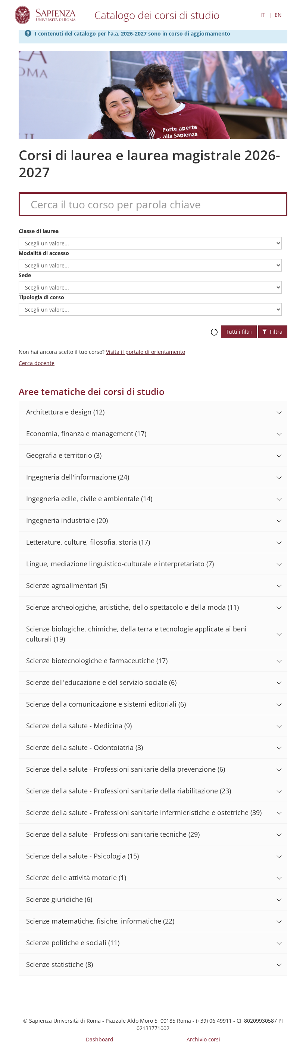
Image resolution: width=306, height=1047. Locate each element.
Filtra (275, 331)
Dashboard (99, 1039)
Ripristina (214, 328)
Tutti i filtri (239, 331)
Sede (25, 275)
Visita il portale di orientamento (145, 351)
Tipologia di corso (41, 297)
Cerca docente (36, 363)
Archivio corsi (203, 1039)
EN (278, 14)
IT (262, 14)
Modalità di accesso (44, 253)
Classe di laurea (39, 231)
